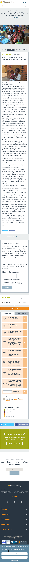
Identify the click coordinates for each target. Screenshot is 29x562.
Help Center (14, 496)
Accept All (14, 554)
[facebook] (7, 502)
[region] (14, 553)
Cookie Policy (5, 551)
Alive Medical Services (15, 18)
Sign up (7, 287)
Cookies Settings (14, 560)
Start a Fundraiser (14, 443)
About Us (5, 524)
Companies (20, 6)
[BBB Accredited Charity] (14, 542)
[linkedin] (21, 502)
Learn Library (6, 529)
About (10, 6)
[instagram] (14, 502)
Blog (25, 6)
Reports (11, 49)
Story (4, 49)
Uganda (15, 11)
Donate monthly (21, 313)
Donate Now (14, 308)
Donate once (7, 313)
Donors (4, 509)
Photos (18, 49)
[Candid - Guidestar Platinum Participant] (8, 542)
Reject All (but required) (14, 557)
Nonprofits (14, 6)
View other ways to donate (14, 400)
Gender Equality (7, 11)
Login (25, 2)
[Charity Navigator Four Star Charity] (4, 542)
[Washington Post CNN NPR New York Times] (14, 537)
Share (25, 49)
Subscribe (14, 473)
